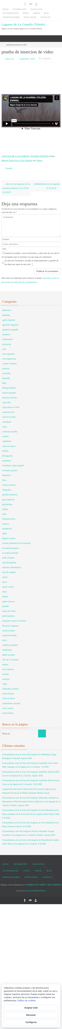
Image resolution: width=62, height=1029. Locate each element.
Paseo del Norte (9, 610)
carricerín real (8, 411)
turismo (5, 673)
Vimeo (39, 159)
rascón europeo (8, 629)
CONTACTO (45, 17)
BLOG (46, 13)
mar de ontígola (9, 571)
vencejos (5, 678)
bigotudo (6, 377)
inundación (7, 527)
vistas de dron (8, 692)
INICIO (6, 9)
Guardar (8, 167)
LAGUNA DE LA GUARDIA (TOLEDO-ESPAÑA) (26, 155)
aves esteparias (8, 352)
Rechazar (31, 1015)
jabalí (4, 532)
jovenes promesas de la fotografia (16, 542)
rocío (4, 639)
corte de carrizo (8, 445)
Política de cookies (26, 1000)
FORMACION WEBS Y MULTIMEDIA (43, 883)
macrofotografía (9, 561)
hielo (4, 513)
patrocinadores (8, 614)
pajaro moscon (8, 600)
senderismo (7, 648)
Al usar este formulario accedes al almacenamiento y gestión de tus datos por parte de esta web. (31, 261)
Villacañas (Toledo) (10, 687)
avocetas (5, 367)
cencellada (6, 420)
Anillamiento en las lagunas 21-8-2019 (47, 184)
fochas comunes (9, 483)
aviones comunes (9, 362)
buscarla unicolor (9, 396)
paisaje (5, 595)
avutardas (6, 372)
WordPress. (41, 889)
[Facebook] (25, 4)
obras (4, 590)
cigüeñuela (6, 440)
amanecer (6, 333)
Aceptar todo (31, 1007)
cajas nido (6, 401)
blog (4, 382)
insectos (5, 522)
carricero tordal (8, 415)
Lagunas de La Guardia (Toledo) (23, 24)
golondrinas (7, 503)
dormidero (6, 459)
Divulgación (7, 454)
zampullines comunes (11, 702)
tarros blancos (8, 668)
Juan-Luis (9, 58)
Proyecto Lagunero (10, 624)
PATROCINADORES (11, 17)
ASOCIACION (36, 9)
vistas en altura (8, 697)
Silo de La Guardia (10, 658)
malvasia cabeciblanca (11, 566)
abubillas (6, 314)
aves (4, 348)
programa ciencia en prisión (14, 619)
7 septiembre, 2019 (26, 58)
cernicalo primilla (9, 430)
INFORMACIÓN (19, 9)
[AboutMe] (36, 4)
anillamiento (7, 338)
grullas (5, 508)
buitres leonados (9, 391)
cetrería (5, 435)
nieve (4, 581)
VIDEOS (36, 13)
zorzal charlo (7, 712)
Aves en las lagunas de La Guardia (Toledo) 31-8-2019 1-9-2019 (16, 186)
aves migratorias (9, 357)
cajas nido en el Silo (10, 406)
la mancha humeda (10, 551)
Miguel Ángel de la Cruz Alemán (17, 159)
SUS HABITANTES (11, 13)
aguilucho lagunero (10, 323)
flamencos (6, 474)
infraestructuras (8, 517)
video (4, 682)
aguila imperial (8, 319)
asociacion (6, 343)
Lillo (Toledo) (8, 556)
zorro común (7, 707)
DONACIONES (30, 17)
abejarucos (6, 309)
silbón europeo (8, 653)
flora (4, 479)
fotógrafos (6, 488)
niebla (4, 576)
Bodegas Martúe (9, 386)
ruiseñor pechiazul (10, 644)
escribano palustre (9, 469)
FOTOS (26, 13)
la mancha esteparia (10, 546)
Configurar (31, 1022)
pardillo (5, 605)
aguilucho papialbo (10, 328)
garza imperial (8, 498)
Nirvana (31, 889)
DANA (5, 450)
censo (4, 425)
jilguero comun (8, 537)
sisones (5, 663)
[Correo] (30, 4)
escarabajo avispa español (13, 464)
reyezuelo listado (9, 634)
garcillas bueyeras (9, 493)
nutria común (8, 585)
